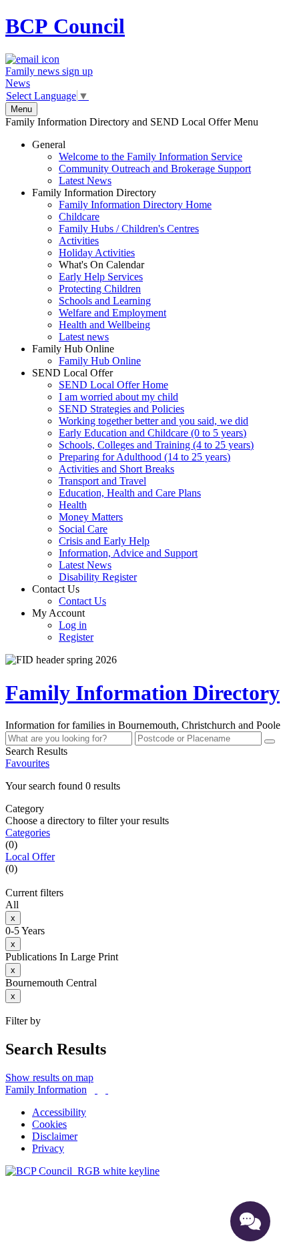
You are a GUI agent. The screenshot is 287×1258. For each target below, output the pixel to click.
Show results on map (49, 1077)
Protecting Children (100, 288)
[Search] (269, 741)
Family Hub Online (86, 354)
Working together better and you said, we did (153, 420)
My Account (62, 625)
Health (73, 505)
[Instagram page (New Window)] (106, 1089)
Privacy (48, 1148)
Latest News (85, 180)
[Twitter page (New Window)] (96, 1089)
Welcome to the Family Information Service (150, 156)
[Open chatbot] (250, 1221)
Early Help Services (101, 276)
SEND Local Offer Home (113, 384)
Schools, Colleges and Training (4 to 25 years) (156, 444)
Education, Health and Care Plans (130, 493)
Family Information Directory (122, 264)
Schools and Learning (105, 300)
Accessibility (59, 1112)
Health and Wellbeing (104, 324)
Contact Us (69, 595)
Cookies (49, 1124)
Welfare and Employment (112, 312)
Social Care (83, 529)
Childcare (79, 216)
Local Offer (30, 856)
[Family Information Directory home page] (82, 1171)
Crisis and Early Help (104, 541)
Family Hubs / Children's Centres (129, 228)
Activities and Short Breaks (116, 469)
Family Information (46, 1089)
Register (76, 637)
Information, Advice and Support (128, 553)
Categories (27, 832)
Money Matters (91, 517)
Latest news (84, 336)
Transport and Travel (102, 481)
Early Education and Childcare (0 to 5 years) (152, 432)
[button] (143, 786)
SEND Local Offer (143, 475)
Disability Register (98, 577)
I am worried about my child (118, 396)
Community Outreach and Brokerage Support (155, 168)
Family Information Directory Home (135, 204)
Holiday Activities (97, 252)
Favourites (27, 763)
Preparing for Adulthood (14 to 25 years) (144, 456)
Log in (73, 625)
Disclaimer (54, 1136)
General (141, 162)
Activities (79, 240)
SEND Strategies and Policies (121, 408)
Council (65, 26)
